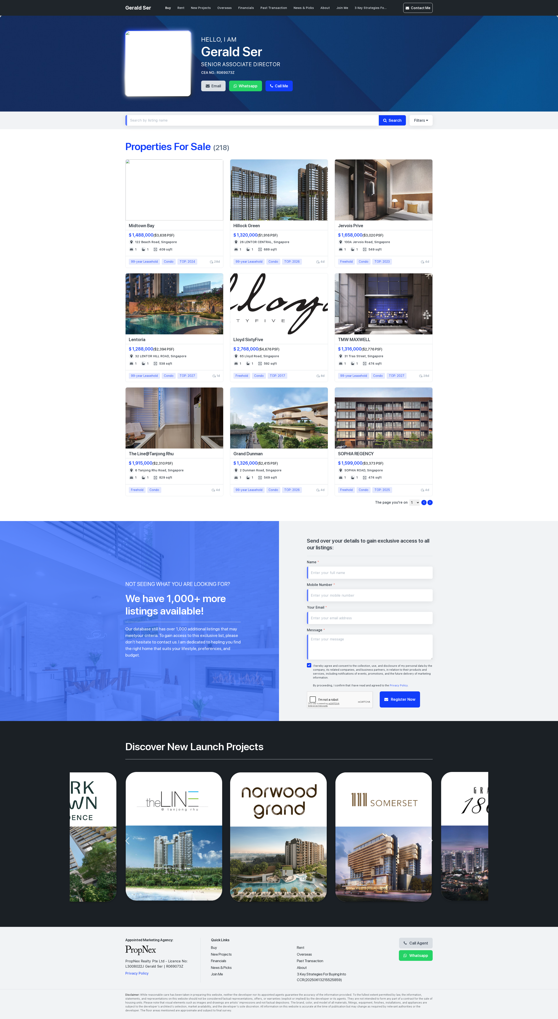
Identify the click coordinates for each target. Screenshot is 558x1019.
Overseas (224, 8)
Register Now (402, 699)
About (325, 8)
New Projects (201, 8)
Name (313, 562)
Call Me (281, 85)
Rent (180, 8)
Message (316, 630)
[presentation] (127, 841)
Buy (168, 8)
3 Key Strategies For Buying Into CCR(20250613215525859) (371, 8)
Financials (246, 8)
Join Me (342, 8)
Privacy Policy (399, 685)
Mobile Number (321, 585)
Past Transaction (273, 8)
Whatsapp (247, 85)
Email (216, 85)
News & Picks (304, 8)
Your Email (317, 607)
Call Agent (418, 943)
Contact (420, 7)
